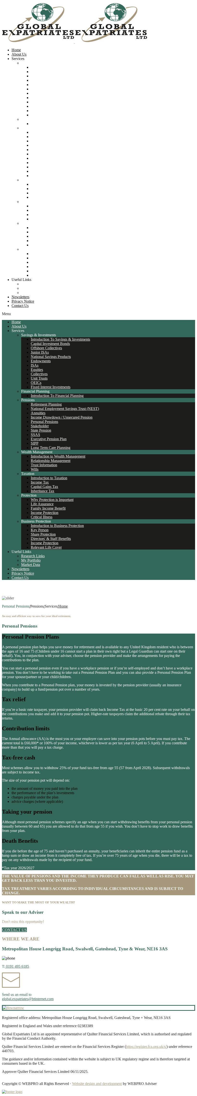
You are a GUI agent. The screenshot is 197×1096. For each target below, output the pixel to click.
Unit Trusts (39, 106)
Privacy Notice (23, 301)
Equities (37, 98)
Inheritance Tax (42, 219)
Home (16, 50)
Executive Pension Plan (49, 167)
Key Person (40, 258)
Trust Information (44, 193)
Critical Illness (41, 245)
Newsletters (20, 297)
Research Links (33, 284)
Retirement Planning (46, 132)
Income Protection (44, 241)
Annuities (38, 141)
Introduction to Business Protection (57, 254)
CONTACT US (14, 930)
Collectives (39, 102)
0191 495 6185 (17, 966)
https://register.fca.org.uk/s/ (146, 1046)
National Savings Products (51, 85)
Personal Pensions (44, 150)
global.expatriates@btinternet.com (28, 999)
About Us (19, 54)
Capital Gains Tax (44, 215)
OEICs (36, 111)
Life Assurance (42, 232)
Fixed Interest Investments (50, 115)
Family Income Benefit (48, 236)
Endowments (41, 89)
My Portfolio (31, 288)
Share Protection (43, 262)
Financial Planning (35, 119)
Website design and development (97, 1084)
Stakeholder (40, 154)
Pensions (28, 128)
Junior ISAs (40, 80)
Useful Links (21, 280)
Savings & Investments (38, 63)
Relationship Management (50, 189)
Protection (29, 223)
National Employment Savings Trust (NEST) (65, 137)
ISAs (34, 93)
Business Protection (36, 249)
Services (18, 59)
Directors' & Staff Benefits (51, 267)
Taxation (27, 202)
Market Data (30, 293)
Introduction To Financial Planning (57, 124)
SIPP (34, 171)
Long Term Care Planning (50, 176)
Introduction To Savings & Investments (60, 67)
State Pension (41, 158)
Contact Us (20, 306)
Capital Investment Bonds (50, 72)
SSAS (35, 163)
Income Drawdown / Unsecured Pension (61, 145)
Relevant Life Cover (46, 275)
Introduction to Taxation (49, 206)
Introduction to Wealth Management (58, 184)
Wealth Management (36, 180)
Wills (34, 197)
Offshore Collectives (46, 76)
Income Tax (40, 210)
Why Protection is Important (52, 228)
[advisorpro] (74, 42)
